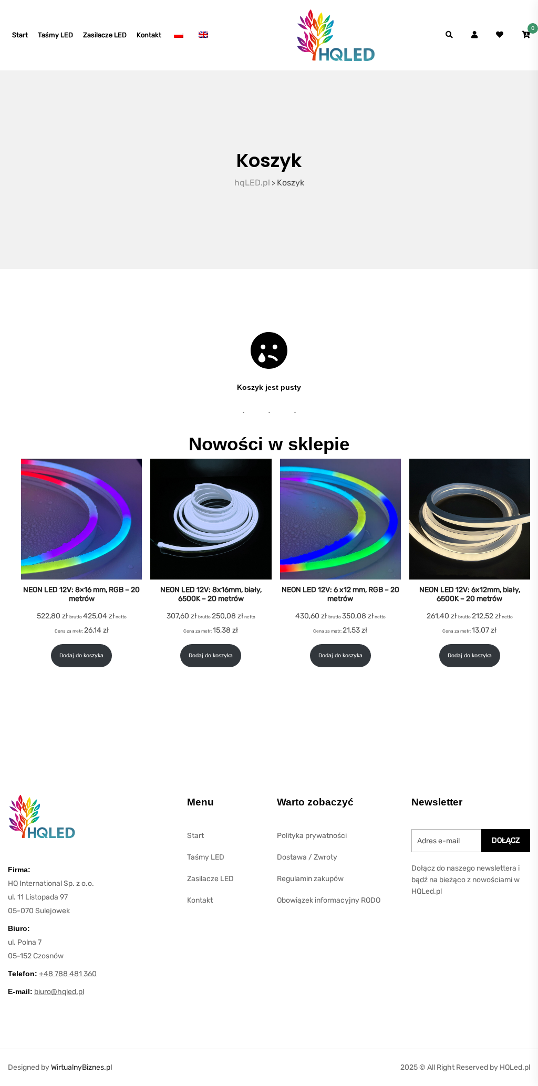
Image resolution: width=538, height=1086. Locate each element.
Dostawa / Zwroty (307, 857)
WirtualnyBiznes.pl (81, 1067)
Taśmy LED (55, 35)
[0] (526, 35)
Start (20, 35)
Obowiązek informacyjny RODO (328, 900)
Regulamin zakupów (310, 878)
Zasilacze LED (105, 35)
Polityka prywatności (312, 835)
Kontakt (149, 35)
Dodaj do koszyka (81, 655)
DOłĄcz (506, 840)
